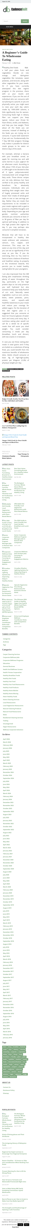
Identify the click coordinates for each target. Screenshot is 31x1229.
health (5, 1059)
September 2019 (8, 905)
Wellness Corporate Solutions (13, 730)
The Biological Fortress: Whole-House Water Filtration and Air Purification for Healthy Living (20, 487)
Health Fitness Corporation (12, 672)
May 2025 (6, 757)
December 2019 (8, 896)
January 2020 (7, 893)
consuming (6, 1052)
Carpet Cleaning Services (11, 654)
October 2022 (7, 827)
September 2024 (8, 778)
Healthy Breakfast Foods (11, 675)
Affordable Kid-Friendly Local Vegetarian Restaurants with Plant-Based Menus (20, 507)
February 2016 (8, 1035)
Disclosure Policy (9, 1090)
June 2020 (6, 878)
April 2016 (6, 1029)
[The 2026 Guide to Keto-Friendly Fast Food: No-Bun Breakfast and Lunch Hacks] (7, 521)
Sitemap (6, 1093)
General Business (9, 666)
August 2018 (7, 944)
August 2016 (7, 1016)
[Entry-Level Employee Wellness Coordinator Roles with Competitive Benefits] (7, 616)
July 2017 (6, 983)
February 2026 (8, 745)
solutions (5, 1074)
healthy (25, 1059)
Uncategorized (8, 724)
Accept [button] (20, 1224)
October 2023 (7, 808)
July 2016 (6, 1020)
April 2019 (6, 920)
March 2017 (7, 995)
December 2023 (8, 802)
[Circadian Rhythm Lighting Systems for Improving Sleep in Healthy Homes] (7, 568)
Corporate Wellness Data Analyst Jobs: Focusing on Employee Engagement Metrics (21, 555)
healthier (18, 1059)
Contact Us (7, 1087)
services (14, 1071)
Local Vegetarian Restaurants (13, 706)
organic (22, 1064)
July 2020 (6, 875)
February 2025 (8, 766)
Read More (15, 1227)
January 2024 (7, 799)
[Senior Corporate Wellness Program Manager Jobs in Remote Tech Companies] (7, 535)
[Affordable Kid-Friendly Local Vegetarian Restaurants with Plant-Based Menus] (7, 504)
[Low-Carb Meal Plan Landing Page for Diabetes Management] (15, 416)
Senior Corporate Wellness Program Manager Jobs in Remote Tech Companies (20, 538)
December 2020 (8, 860)
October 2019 (7, 902)
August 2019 (7, 908)
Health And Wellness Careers (13, 669)
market (5, 1064)
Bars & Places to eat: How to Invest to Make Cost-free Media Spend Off (15, 1200)
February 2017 (8, 998)
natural (16, 1064)
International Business (14, 1062)
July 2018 (6, 947)
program (14, 1066)
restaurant (19, 1069)
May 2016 (6, 1026)
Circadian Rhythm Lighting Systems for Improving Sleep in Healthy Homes (21, 571)
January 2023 (7, 820)
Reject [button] (26, 1224)
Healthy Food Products (11, 687)
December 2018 (8, 932)
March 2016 (7, 1032)
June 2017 (6, 986)
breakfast (16, 1047)
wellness (5, 1076)
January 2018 (7, 965)
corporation (21, 1052)
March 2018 (7, 959)
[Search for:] (16, 21)
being (9, 1047)
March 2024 (7, 793)
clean (10, 1049)
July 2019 (6, 911)
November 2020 (8, 863)
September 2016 (8, 1013)
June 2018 (6, 950)
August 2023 (7, 814)
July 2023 (6, 817)
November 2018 (8, 935)
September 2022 (8, 830)
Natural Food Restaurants (12, 712)
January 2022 (7, 851)
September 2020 (8, 869)
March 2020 (7, 887)
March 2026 (7, 742)
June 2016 (6, 1023)
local (24, 1062)
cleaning (22, 1049)
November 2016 (8, 1007)
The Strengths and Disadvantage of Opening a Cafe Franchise (14, 1209)
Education (6, 663)
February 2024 (8, 796)
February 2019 (8, 926)
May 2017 (6, 989)
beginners (11, 369)
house (4, 1062)
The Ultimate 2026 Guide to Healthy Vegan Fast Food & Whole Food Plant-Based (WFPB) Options (20, 604)
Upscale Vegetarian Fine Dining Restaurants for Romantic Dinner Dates (20, 588)
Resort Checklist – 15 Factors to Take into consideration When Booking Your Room (15, 1162)
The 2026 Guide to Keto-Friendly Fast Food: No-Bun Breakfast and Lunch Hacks (21, 524)
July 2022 (6, 836)
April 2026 (6, 739)
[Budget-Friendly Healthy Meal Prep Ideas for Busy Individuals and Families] (15, 389)
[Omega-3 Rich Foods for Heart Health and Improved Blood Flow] (15, 436)
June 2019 (6, 914)
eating (17, 369)
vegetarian (18, 1074)
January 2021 (7, 857)
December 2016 (8, 1004)
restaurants (6, 1071)
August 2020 (7, 872)
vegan (11, 1074)
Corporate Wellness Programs (13, 660)
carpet (5, 1049)
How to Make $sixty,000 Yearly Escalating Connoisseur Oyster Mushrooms (12, 1190)
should (20, 1071)
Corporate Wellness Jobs (11, 657)
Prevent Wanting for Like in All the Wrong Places (14, 1172)
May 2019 (6, 917)
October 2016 (7, 1010)
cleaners (15, 1049)
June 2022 (6, 839)
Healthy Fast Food (9, 681)
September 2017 (8, 977)
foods (20, 1054)
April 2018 (6, 956)
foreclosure (6, 1057)
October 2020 (7, 866)
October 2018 (7, 938)
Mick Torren (17, 63)
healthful (11, 1059)
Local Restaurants (9, 703)
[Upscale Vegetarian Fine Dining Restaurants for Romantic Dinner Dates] (7, 585)
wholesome (6, 370)
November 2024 (8, 772)
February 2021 (8, 854)
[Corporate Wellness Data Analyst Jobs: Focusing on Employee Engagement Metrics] (7, 552)
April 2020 (6, 884)
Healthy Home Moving (10, 693)
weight (25, 1074)
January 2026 (7, 748)
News (5, 715)
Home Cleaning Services (11, 700)
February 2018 (8, 962)
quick (4, 1069)
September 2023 (8, 811)
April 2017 (6, 992)
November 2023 (8, 805)
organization (6, 1066)
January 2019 (7, 929)
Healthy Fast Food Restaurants (13, 684)
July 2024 (6, 781)
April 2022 (6, 845)
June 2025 (6, 754)
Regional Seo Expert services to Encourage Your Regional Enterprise (14, 1153)
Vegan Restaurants (9, 727)
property (21, 1066)
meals (10, 1064)
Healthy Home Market (10, 690)
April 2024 (6, 790)
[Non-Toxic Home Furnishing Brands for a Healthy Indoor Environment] (7, 469)
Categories (6, 639)
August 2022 (7, 833)
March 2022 (7, 848)
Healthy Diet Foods (7, 49)
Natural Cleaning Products (12, 709)
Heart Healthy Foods (10, 697)
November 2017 (8, 971)
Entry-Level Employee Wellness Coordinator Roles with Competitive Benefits (21, 620)
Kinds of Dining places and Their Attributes (13, 1135)
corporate (14, 1052)
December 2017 (8, 968)
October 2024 (7, 775)
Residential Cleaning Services (13, 718)
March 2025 (7, 763)
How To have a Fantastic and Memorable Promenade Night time (14, 1181)
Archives (6, 642)
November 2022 (8, 824)
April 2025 (6, 760)
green (19, 1057)
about (4, 1047)
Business (22, 1047)
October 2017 (7, 974)
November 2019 (8, 899)
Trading (5, 721)
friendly (13, 1057)
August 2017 (7, 980)
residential (11, 1069)
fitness (15, 1054)
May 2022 (6, 842)
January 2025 (7, 769)
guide (21, 369)
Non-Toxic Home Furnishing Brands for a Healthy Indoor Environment (21, 471)
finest (10, 1054)
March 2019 (7, 923)
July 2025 (6, 751)
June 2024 (6, 784)
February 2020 (8, 890)
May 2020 (6, 881)
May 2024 (6, 787)
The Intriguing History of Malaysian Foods (14, 1144)
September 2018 (8, 941)
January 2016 (7, 1038)
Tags (4, 645)
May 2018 (6, 953)
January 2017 (7, 1001)
